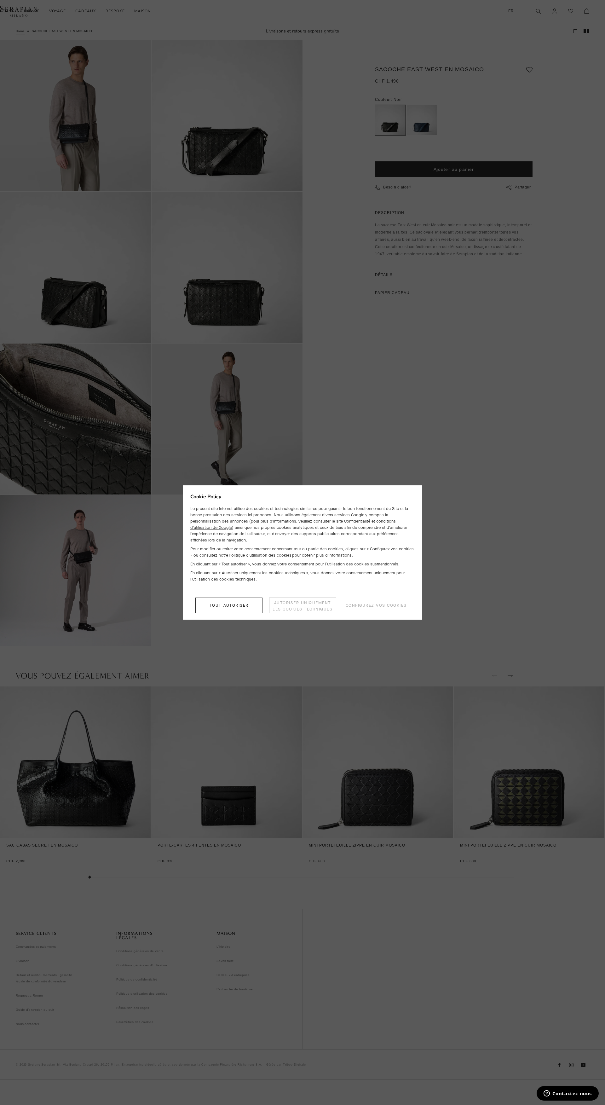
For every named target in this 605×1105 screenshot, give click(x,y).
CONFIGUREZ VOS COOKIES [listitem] (376, 605)
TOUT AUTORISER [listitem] (229, 605)
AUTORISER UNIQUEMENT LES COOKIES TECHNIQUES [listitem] (302, 606)
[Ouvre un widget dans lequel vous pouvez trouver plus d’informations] (567, 1094)
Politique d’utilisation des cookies (260, 555)
